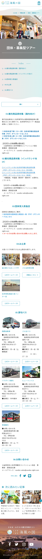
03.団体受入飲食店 (11, 79)
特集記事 (22, 13)
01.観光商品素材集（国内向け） (16, 68)
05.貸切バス (9, 90)
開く (21, 104)
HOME (15, 13)
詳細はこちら (31, 275)
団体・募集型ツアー (34, 13)
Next (40, 500)
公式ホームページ (11, 275)
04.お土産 (8, 85)
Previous (1, 500)
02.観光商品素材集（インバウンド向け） (19, 74)
